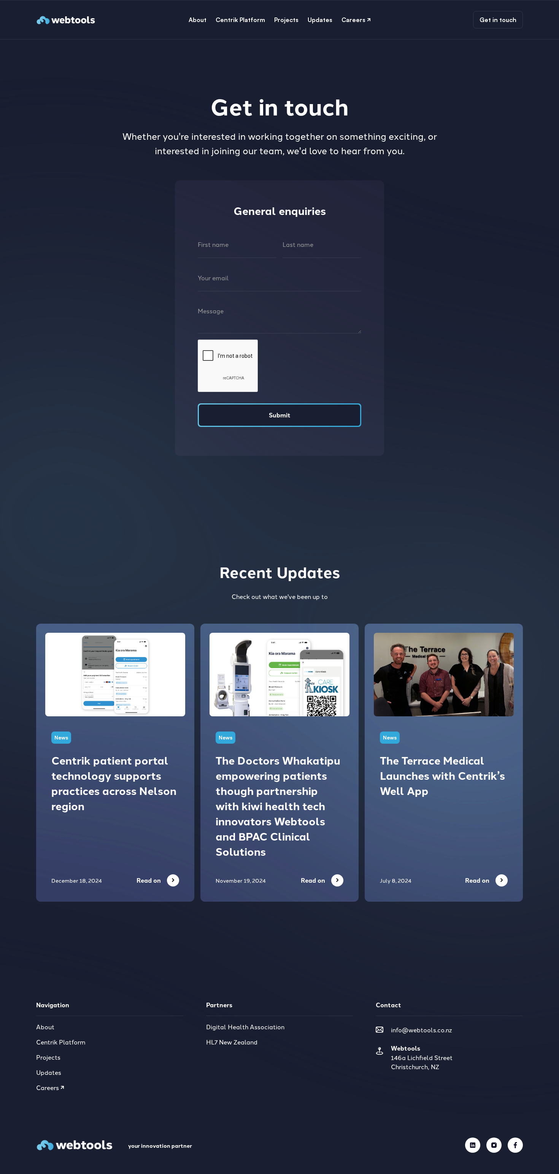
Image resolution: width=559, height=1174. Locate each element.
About (45, 1026)
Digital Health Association (245, 1026)
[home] (65, 20)
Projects (48, 1057)
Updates (48, 1072)
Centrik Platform (61, 1042)
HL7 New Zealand (231, 1042)
